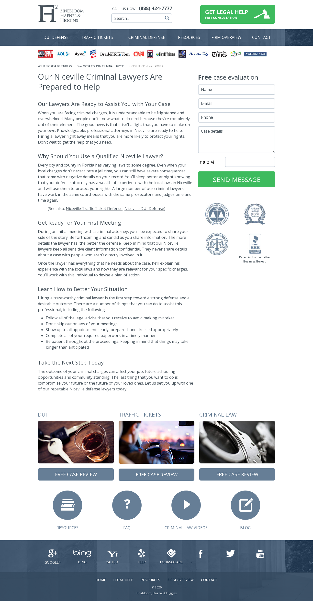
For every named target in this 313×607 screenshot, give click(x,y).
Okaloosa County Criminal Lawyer (100, 66)
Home (101, 579)
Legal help (123, 579)
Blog (245, 527)
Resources (189, 37)
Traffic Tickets (97, 37)
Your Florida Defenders (55, 66)
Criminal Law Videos (186, 527)
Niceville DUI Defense (144, 208)
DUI (42, 414)
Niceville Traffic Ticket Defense (94, 208)
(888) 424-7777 (155, 8)
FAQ (127, 527)
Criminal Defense (146, 37)
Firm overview (226, 37)
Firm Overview (181, 579)
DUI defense (56, 37)
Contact (261, 37)
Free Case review (76, 474)
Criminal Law (218, 414)
